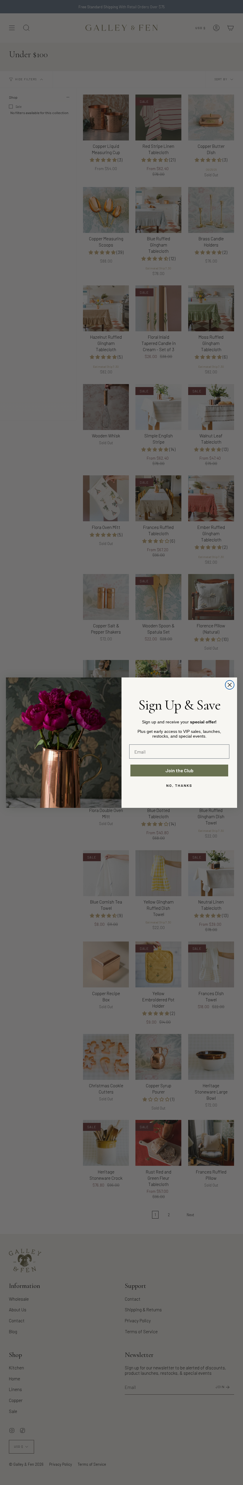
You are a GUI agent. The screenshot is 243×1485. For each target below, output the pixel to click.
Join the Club (179, 770)
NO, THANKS (179, 785)
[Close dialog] (229, 684)
